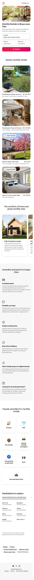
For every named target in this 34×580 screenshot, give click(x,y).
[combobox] (16, 37)
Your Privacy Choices (22, 571)
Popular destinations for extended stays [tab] (14, 497)
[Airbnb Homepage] (3, 3)
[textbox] (9, 44)
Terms (12, 571)
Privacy (7, 571)
